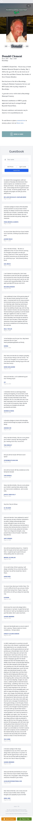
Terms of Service (21, 811)
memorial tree (21, 120)
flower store (20, 123)
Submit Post (16, 170)
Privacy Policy (12, 811)
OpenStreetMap (18, 813)
